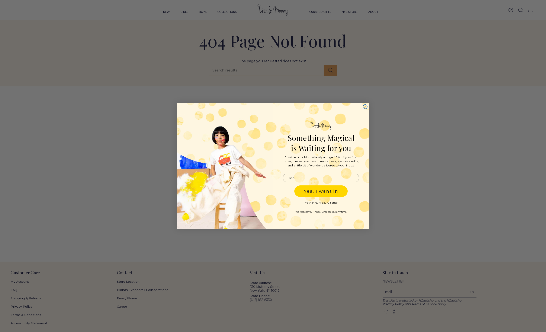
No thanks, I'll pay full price (321, 202)
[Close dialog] (365, 107)
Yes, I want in (321, 191)
